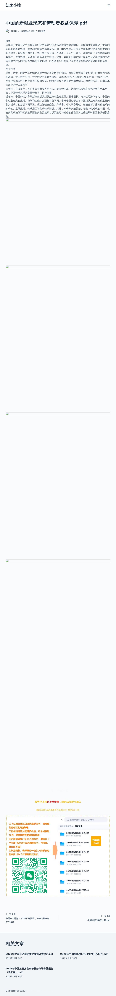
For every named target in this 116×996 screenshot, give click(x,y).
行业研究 (41, 31)
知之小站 (13, 5)
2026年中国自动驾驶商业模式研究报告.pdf (29, 953)
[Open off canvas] (109, 5)
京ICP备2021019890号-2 (40, 990)
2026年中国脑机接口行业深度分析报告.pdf (84, 953)
